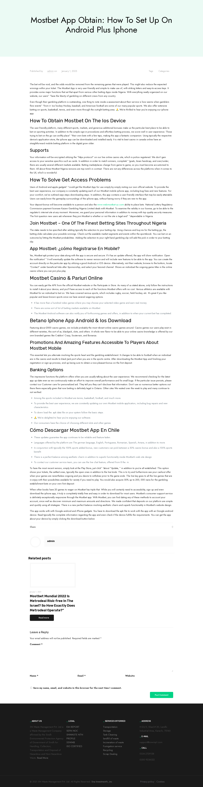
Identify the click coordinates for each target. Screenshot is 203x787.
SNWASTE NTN (74, 734)
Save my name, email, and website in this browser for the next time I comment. (77, 688)
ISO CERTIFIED (74, 746)
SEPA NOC (72, 730)
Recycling (108, 750)
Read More (42, 757)
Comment (36, 644)
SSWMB (70, 742)
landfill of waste (111, 738)
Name (34, 675)
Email (82, 675)
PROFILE (70, 738)
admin (50, 71)
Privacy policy (147, 781)
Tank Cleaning (110, 734)
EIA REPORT (72, 727)
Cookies (160, 781)
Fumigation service (112, 746)
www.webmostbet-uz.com (110, 204)
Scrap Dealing (110, 754)
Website (130, 675)
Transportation (110, 727)
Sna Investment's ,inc (101, 781)
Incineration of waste (113, 742)
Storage (107, 730)
